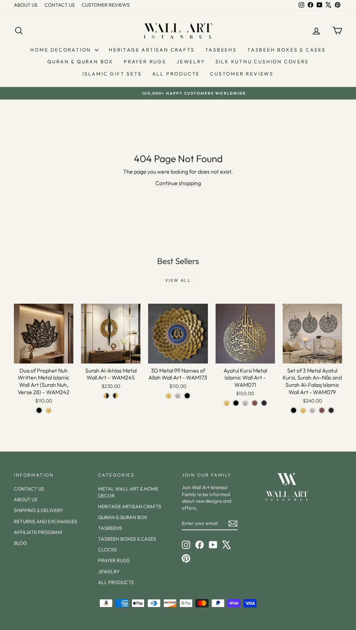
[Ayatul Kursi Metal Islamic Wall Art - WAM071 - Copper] (254, 403)
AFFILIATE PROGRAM (38, 532)
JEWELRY (191, 61)
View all (178, 280)
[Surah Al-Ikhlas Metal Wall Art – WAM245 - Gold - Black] (106, 395)
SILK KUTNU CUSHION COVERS (262, 61)
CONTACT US (59, 5)
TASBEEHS (221, 50)
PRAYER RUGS (145, 61)
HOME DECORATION (61, 50)
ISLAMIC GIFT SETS (112, 74)
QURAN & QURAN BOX (80, 61)
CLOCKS (107, 550)
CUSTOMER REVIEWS (106, 5)
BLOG (20, 543)
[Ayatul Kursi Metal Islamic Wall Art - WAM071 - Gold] (226, 403)
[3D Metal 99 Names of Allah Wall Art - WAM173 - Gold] (168, 395)
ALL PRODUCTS (176, 74)
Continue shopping (178, 183)
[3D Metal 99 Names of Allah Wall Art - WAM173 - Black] (187, 395)
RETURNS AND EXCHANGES (45, 521)
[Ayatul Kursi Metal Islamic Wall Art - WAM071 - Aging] (264, 403)
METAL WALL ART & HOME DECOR (128, 492)
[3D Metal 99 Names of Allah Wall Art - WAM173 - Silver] (178, 395)
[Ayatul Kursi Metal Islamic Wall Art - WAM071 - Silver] (245, 403)
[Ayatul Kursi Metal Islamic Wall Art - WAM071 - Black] (236, 403)
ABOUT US (26, 5)
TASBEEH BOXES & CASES (286, 50)
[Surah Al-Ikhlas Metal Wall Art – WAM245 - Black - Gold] (115, 395)
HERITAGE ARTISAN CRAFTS (151, 50)
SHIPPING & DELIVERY (38, 510)
